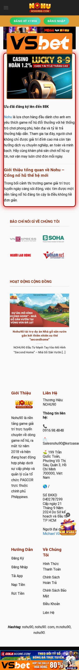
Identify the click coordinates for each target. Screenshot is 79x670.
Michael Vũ (51, 534)
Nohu (8, 117)
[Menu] (6, 7)
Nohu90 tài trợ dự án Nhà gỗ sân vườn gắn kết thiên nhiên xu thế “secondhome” (39, 335)
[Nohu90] (39, 7)
